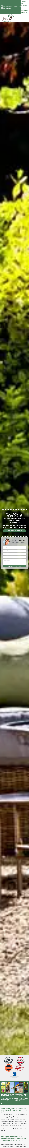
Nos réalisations (14, 531)
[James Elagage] (7, 18)
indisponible (6, 6)
